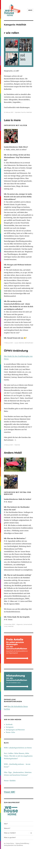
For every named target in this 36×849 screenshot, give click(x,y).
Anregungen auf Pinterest (15, 730)
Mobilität (29, 112)
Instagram (9, 727)
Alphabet (18, 112)
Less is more (12, 120)
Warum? (7, 828)
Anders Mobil (13, 452)
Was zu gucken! (10, 837)
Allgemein (20, 624)
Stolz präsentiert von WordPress (13, 845)
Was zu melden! (10, 833)
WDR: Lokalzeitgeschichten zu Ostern (18, 748)
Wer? (6, 824)
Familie (23, 112)
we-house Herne (9, 843)
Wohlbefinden (29, 343)
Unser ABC (9, 792)
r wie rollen (11, 32)
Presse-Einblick (10, 781)
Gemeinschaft (27, 624)
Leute (16, 343)
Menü (30, 10)
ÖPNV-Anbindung (16, 350)
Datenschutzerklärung (22, 843)
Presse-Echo (10, 732)
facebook (9, 724)
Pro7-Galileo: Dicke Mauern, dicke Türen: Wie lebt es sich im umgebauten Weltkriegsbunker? (18, 755)
